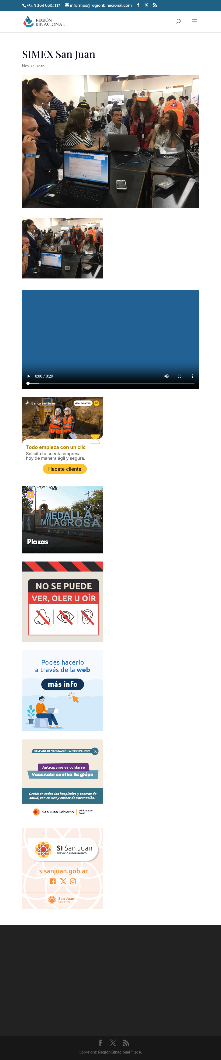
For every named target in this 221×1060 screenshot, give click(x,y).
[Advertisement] (62, 986)
